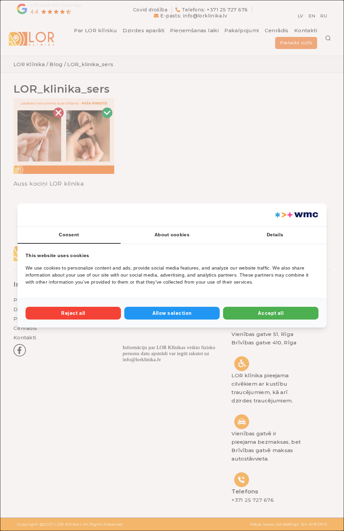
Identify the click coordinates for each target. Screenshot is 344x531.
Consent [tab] (69, 234)
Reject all (73, 313)
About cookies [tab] (172, 234)
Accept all (271, 313)
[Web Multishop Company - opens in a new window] (296, 214)
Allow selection (172, 313)
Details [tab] (275, 234)
